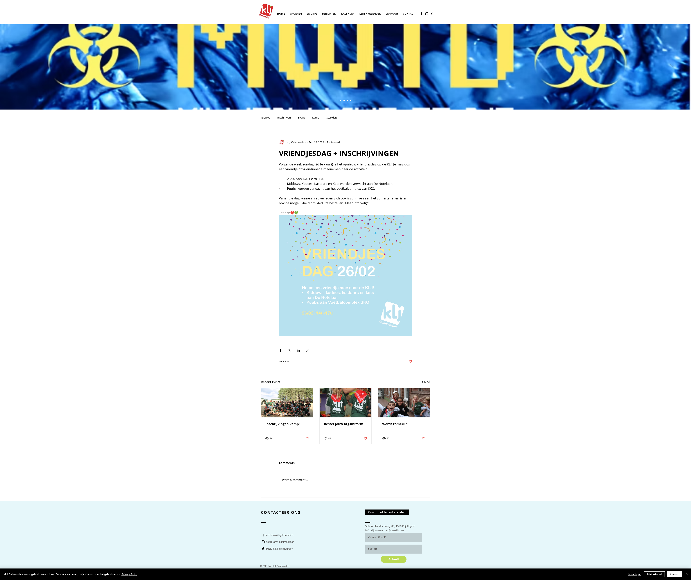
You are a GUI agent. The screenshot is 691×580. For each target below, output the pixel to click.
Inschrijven (284, 117)
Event (301, 117)
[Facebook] (421, 13)
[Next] (671, 66)
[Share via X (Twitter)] (289, 350)
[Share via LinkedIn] (298, 350)
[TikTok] (432, 13)
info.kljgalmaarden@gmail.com (384, 530)
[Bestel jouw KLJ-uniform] (346, 402)
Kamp (315, 117)
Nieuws (265, 117)
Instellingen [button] (634, 574)
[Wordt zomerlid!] (404, 402)
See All (426, 381)
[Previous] (19, 66)
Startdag (331, 117)
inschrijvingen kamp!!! (283, 424)
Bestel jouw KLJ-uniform (343, 424)
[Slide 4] (350, 100)
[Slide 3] (347, 100)
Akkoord (674, 574)
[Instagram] (426, 13)
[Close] (687, 574)
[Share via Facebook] (280, 350)
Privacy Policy (129, 574)
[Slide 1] (344, 100)
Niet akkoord (654, 574)
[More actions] (410, 142)
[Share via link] (307, 350)
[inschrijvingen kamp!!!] (287, 402)
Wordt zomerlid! (395, 424)
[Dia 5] (340, 100)
